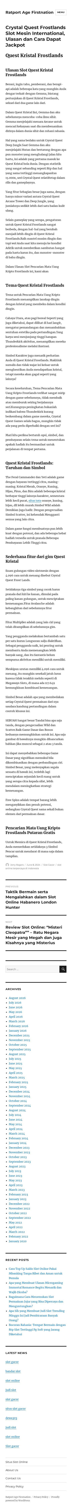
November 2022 (19, 1208)
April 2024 (16, 1129)
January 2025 (17, 1086)
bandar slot (13, 1371)
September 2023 (20, 1161)
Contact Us (13, 1478)
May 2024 (15, 1124)
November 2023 (19, 1152)
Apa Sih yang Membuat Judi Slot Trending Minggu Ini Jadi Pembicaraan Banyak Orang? (37, 1315)
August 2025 (17, 1054)
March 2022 (17, 1232)
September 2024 (20, 1105)
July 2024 (15, 1115)
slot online (13, 1380)
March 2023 (17, 1189)
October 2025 (18, 1044)
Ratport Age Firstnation (30, 12)
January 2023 (17, 1199)
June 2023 (15, 1175)
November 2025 (19, 1040)
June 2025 (15, 1063)
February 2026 (18, 1026)
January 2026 (18, 1030)
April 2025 (16, 1072)
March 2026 (17, 1021)
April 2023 (15, 1185)
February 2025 (18, 1082)
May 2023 (15, 1180)
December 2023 (19, 1147)
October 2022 (18, 1213)
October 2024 (18, 1101)
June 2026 (15, 1007)
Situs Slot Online (17, 1462)
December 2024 (19, 1091)
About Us (12, 1470)
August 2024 (17, 1110)
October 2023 (18, 1157)
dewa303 (11, 1418)
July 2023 (15, 1171)
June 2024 (15, 1119)
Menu (61, 12)
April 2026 (16, 1016)
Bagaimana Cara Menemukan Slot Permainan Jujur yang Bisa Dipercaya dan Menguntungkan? (36, 1301)
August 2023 (17, 1166)
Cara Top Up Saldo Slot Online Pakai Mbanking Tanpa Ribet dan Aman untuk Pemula (35, 1273)
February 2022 (18, 1236)
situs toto (35, 500)
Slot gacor (12, 1446)
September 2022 (20, 1217)
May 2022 (15, 1222)
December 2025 (19, 1035)
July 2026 (15, 1002)
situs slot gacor (16, 1408)
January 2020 (17, 1241)
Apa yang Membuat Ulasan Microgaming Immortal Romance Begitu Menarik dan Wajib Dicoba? (36, 1287)
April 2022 (16, 1227)
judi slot (11, 1390)
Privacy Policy (15, 1486)
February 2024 (18, 1138)
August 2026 (17, 998)
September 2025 (20, 1049)
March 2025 (17, 1077)
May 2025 (15, 1068)
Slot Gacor (48, 864)
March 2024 (17, 1133)
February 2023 (18, 1194)
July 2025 (15, 1058)
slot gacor (12, 1361)
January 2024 (17, 1143)
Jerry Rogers (17, 864)
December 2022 (19, 1203)
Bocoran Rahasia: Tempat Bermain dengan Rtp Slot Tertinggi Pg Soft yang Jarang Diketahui (37, 1329)
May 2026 (15, 1012)
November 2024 (19, 1096)
